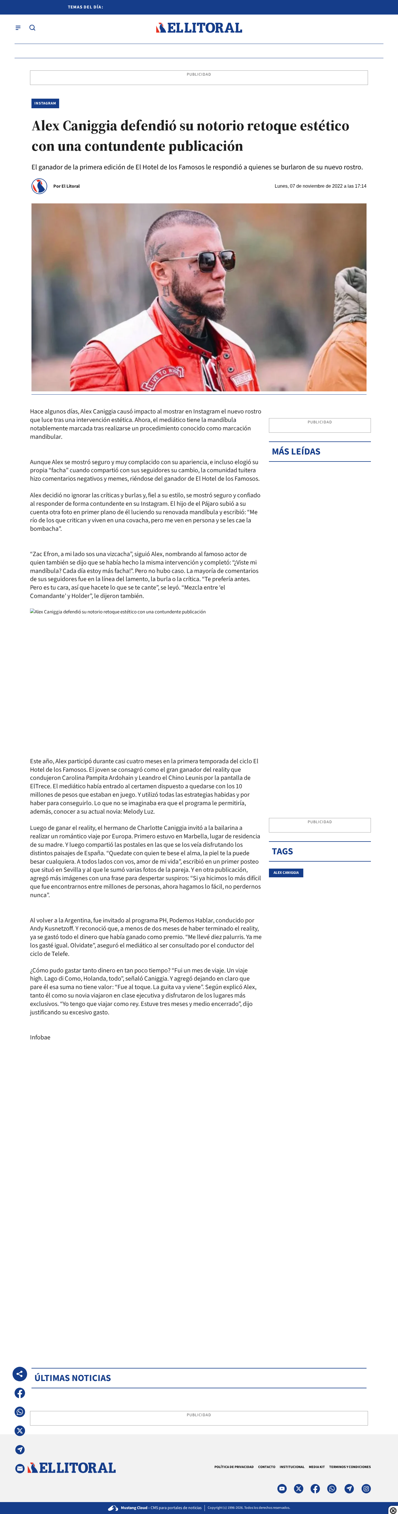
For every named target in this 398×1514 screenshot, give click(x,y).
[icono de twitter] (298, 1488)
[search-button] (32, 27)
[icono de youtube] (282, 1488)
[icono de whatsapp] (332, 1488)
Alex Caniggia (286, 872)
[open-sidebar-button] (18, 27)
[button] (20, 1393)
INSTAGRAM (45, 103)
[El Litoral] (199, 28)
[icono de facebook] (315, 1488)
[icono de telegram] (349, 1488)
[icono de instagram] (366, 1488)
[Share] (20, 1374)
